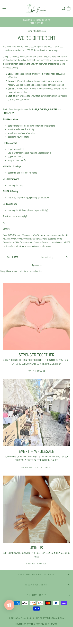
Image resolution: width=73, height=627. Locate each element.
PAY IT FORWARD (36, 371)
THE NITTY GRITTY (36, 595)
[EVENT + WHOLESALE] (36, 412)
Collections (39, 31)
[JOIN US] (36, 509)
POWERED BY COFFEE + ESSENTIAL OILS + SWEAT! (36, 624)
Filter (15, 257)
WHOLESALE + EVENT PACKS (36, 467)
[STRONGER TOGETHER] (36, 316)
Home (29, 31)
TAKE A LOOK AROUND (36, 585)
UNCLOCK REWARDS (36, 564)
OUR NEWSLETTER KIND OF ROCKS (37, 575)
